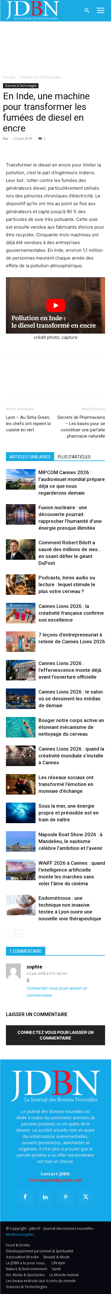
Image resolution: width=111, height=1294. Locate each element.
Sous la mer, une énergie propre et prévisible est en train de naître (68, 813)
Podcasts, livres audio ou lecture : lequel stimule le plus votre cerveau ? (66, 584)
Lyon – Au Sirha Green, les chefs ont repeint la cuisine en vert (28, 424)
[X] (25, 147)
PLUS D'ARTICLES (74, 457)
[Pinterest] (39, 147)
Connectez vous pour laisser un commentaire (55, 1035)
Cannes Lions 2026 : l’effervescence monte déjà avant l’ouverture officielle (69, 670)
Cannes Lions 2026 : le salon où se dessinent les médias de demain (70, 698)
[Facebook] (12, 147)
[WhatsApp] (53, 147)
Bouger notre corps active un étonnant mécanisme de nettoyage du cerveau (71, 727)
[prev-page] (9, 933)
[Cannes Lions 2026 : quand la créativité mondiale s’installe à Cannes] (21, 756)
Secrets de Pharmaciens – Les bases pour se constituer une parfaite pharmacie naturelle (81, 427)
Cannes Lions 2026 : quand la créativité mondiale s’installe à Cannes (71, 755)
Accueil (9, 77)
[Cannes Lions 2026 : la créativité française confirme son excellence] (21, 613)
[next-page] (19, 933)
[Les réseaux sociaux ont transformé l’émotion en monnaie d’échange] (21, 784)
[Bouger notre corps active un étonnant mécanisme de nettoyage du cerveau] (21, 727)
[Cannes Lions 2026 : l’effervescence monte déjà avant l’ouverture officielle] (21, 670)
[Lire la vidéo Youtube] (55, 305)
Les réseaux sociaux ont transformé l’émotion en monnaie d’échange (66, 784)
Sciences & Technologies (41, 77)
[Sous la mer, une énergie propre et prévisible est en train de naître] (21, 813)
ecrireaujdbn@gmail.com (55, 1180)
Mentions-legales (20, 1234)
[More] (80, 147)
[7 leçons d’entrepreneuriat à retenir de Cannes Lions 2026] (21, 641)
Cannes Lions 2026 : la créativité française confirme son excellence (71, 613)
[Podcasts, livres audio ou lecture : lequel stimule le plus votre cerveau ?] (21, 584)
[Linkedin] (66, 147)
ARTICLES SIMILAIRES (30, 457)
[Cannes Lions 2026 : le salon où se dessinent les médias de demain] (21, 698)
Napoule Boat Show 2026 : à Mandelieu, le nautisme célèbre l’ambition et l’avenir (70, 841)
